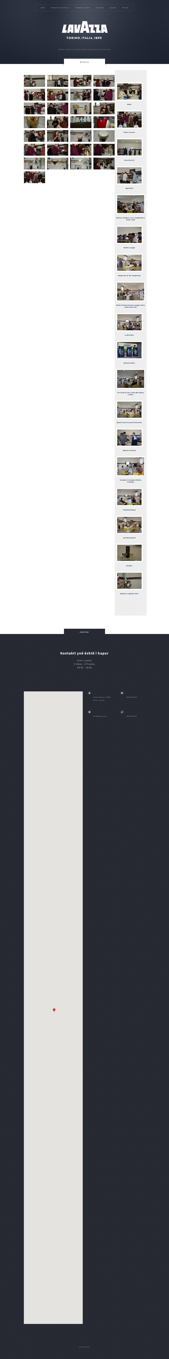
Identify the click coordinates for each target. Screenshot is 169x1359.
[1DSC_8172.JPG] (80, 122)
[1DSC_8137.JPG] (34, 81)
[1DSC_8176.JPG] (57, 136)
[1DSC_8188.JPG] (57, 150)
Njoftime (100, 8)
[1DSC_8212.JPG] (104, 163)
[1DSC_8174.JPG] (104, 122)
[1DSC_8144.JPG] (80, 81)
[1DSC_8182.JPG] (80, 136)
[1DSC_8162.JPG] (57, 108)
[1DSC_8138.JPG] (57, 81)
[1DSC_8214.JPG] (34, 177)
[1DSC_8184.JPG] (104, 136)
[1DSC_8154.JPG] (57, 95)
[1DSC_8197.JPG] (34, 163)
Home (43, 8)
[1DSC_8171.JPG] (57, 122)
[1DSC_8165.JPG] (80, 108)
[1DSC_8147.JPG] (104, 81)
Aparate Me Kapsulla (60, 8)
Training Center (82, 8)
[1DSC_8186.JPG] (34, 150)
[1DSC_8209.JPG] (80, 163)
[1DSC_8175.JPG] (34, 136)
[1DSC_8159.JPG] (34, 108)
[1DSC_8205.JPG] (57, 163)
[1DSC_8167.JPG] (104, 108)
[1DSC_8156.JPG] (80, 95)
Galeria (113, 8)
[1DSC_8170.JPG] (34, 122)
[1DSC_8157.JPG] (104, 95)
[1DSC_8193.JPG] (104, 150)
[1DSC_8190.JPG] (80, 150)
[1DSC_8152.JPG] (34, 95)
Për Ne (125, 8)
